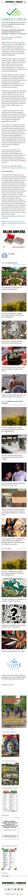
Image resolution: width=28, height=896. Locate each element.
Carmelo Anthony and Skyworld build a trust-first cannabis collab (13, 484)
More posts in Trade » (22, 548)
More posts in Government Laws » (19, 264)
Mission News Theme (9, 894)
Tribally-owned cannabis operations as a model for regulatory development (14, 396)
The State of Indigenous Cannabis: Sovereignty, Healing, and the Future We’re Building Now (13, 315)
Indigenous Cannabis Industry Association (12, 223)
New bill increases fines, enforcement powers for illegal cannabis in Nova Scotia (13, 369)
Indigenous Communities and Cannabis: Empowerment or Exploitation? (14, 626)
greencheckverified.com (19, 168)
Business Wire (8, 37)
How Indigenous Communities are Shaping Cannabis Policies (12, 288)
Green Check (8, 44)
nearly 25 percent (15, 64)
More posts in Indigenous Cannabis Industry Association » (14, 404)
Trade (3, 225)
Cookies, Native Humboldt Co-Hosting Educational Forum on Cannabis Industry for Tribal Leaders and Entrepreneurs (14, 677)
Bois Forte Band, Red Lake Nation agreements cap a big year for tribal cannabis (12, 457)
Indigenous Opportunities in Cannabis (13, 651)
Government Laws (12, 221)
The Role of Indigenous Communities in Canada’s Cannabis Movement (14, 600)
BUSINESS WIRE (19, 42)
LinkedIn (5, 218)
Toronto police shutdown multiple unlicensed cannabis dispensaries (12, 342)
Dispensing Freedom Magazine (8, 728)
